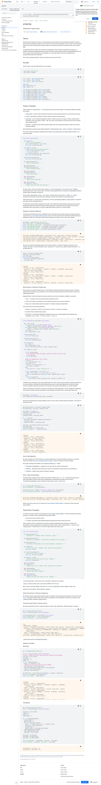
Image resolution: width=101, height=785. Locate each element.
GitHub (93, 1)
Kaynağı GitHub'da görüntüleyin (49, 31)
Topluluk (44, 1)
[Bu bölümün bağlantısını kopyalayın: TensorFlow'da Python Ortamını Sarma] (48, 603)
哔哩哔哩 (22, 774)
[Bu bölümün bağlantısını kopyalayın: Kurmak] (30, 63)
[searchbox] (9, 13)
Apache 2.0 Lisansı (64, 755)
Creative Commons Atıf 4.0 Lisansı (44, 755)
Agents (4, 6)
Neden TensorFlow (55, 1)
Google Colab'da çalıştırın (32, 31)
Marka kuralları (64, 774)
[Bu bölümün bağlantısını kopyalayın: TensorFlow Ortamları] (40, 510)
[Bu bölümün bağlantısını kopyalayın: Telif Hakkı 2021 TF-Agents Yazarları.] (41, 28)
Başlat (95, 18)
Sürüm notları (64, 769)
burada (24, 597)
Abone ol (85, 782)
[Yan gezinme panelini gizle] (16, 782)
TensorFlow (25, 20)
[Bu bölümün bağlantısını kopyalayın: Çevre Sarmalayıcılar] (37, 456)
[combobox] (72, 1)
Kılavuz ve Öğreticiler (15, 8)
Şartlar (21, 782)
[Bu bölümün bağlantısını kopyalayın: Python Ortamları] (37, 106)
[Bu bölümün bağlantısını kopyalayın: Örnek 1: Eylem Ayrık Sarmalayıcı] (40, 475)
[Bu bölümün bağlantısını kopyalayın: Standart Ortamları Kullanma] (42, 211)
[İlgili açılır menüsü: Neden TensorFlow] (61, 1)
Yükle (17, 1)
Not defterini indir (66, 31)
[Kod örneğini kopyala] (80, 69)
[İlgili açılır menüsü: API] (30, 1)
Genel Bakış (4, 8)
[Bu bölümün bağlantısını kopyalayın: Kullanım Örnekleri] (35, 643)
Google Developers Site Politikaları (27, 756)
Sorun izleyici (63, 767)
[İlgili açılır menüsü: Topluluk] (48, 1)
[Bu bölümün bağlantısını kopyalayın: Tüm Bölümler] (31, 703)
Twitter (21, 772)
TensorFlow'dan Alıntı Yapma (67, 776)
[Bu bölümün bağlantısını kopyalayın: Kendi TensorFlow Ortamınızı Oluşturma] (49, 593)
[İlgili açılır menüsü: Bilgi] (24, 1)
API (28, 1)
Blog (21, 767)
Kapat (88, 18)
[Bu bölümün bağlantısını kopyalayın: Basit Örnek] (30, 646)
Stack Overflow (64, 772)
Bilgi (22, 1)
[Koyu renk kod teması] (78, 69)
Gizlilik (25, 782)
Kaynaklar (36, 1)
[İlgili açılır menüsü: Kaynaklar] (39, 1)
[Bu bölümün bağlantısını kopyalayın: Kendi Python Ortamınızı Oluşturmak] (47, 287)
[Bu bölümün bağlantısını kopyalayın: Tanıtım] (29, 39)
